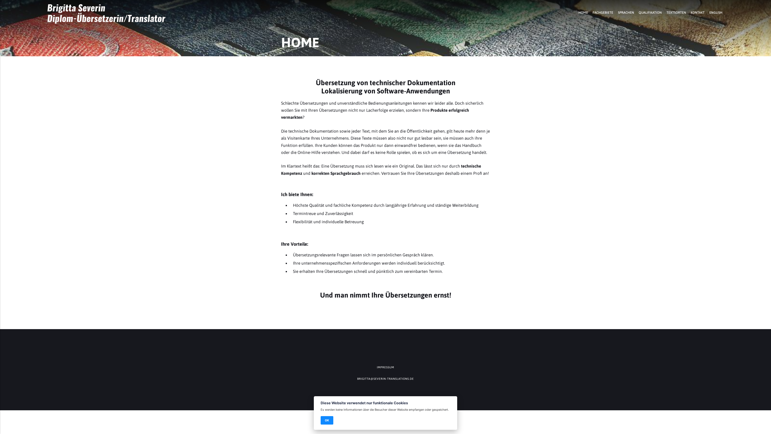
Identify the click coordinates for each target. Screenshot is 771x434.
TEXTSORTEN (676, 12)
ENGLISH (715, 12)
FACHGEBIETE (603, 12)
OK (327, 420)
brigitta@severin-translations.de (385, 378)
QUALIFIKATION (650, 12)
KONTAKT (698, 12)
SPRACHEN (626, 12)
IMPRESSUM (385, 367)
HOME (583, 12)
